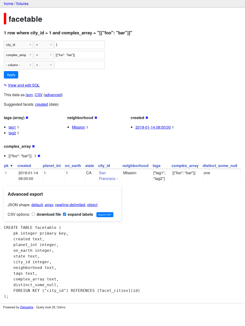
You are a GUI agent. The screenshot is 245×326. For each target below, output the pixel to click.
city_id (104, 165)
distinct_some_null (220, 165)
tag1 (12, 127)
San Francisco (107, 175)
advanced (53, 94)
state (89, 165)
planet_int (52, 165)
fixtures (22, 3)
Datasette (26, 307)
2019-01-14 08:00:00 (153, 127)
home (8, 3)
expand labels (80, 214)
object (92, 204)
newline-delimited (70, 204)
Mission (78, 127)
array (49, 204)
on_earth (73, 165)
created (41, 104)
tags (157, 165)
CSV (39, 94)
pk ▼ (8, 165)
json (29, 94)
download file (48, 214)
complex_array (185, 165)
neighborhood (135, 165)
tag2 (12, 133)
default (37, 204)
